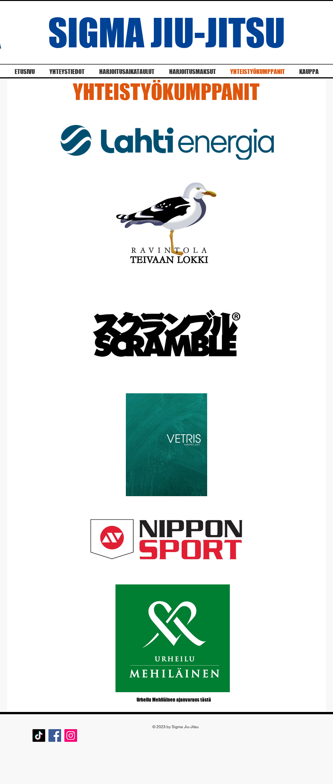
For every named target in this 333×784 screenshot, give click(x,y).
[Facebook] (54, 735)
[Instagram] (70, 735)
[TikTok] (39, 735)
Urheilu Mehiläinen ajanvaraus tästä (174, 700)
